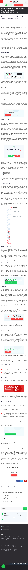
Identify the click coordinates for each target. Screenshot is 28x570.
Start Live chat (8, 114)
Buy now (10, 155)
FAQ (7, 539)
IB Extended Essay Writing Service (7, 546)
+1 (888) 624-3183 (15, 115)
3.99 (9, 221)
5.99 (9, 232)
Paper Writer (3, 549)
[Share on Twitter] (21, 481)
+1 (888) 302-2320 (15, 114)
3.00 (9, 216)
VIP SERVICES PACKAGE (9, 242)
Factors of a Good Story (7, 500)
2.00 (9, 211)
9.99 (9, 237)
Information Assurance (7, 494)
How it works (10, 536)
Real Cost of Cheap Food (7, 501)
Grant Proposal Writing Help (18, 546)
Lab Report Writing (9, 549)
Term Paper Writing (4, 550)
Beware (14, 538)
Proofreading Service (16, 549)
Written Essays (10, 550)
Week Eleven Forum (6, 498)
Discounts (22, 536)
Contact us (10, 539)
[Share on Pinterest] (25, 481)
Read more (8, 390)
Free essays (3, 539)
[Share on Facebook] (18, 481)
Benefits (11, 538)
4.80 (9, 227)
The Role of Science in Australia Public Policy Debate (12, 492)
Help (17, 155)
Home (2, 536)
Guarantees (7, 538)
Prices (19, 536)
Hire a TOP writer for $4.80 (11, 282)
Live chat (7, 351)
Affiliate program (19, 538)
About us (2, 538)
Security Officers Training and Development (11, 497)
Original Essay (16, 550)
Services (5, 536)
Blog (23, 538)
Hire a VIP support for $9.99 (17, 318)
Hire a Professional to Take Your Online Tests (8, 545)
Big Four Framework (6, 495)
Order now (18, 5)
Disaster (4, 489)
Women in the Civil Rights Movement (9, 503)
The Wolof (4, 491)
